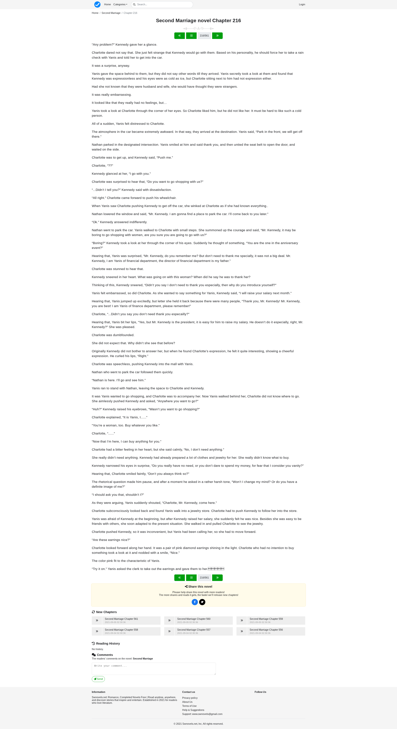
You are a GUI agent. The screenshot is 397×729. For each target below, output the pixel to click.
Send (99, 679)
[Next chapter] (217, 35)
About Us (187, 702)
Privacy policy (190, 698)
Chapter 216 (130, 13)
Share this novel (200, 586)
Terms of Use (189, 706)
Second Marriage (111, 13)
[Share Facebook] (195, 602)
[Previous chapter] (179, 35)
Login (302, 4)
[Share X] (202, 602)
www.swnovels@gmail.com (207, 714)
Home (107, 4)
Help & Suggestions (193, 710)
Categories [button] (119, 4)
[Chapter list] (191, 35)
